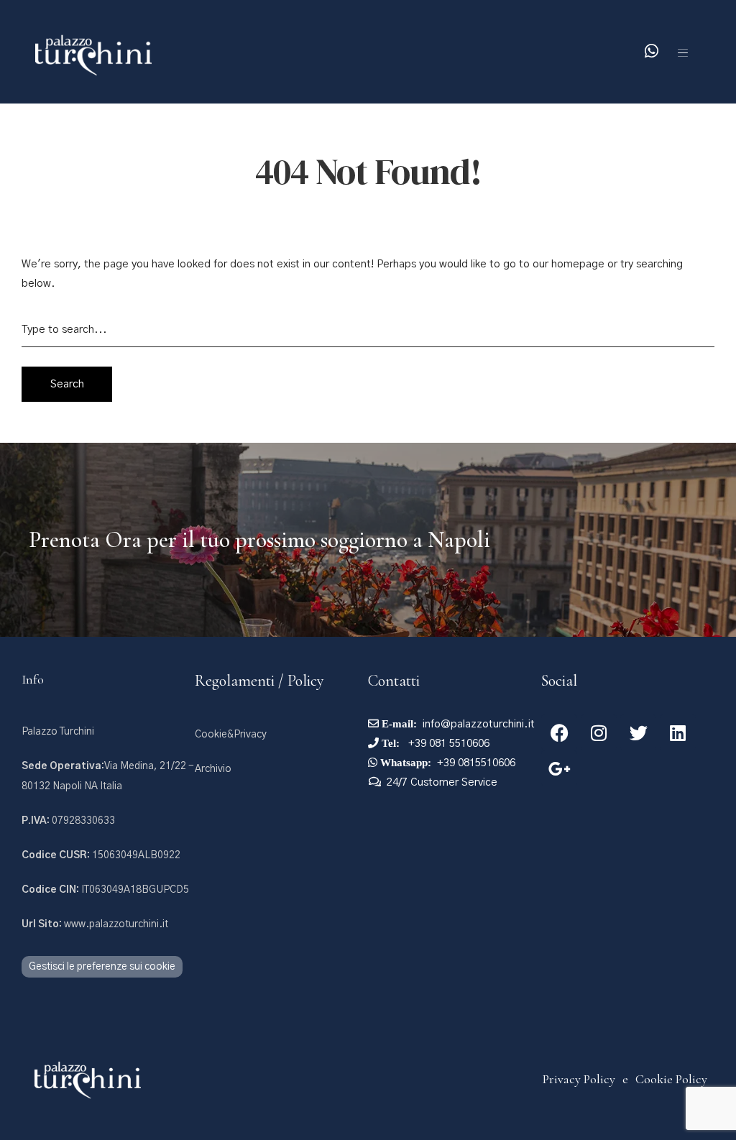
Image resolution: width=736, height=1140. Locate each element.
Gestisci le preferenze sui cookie (102, 967)
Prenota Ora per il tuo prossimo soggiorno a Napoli (259, 539)
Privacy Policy (579, 1079)
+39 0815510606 (476, 763)
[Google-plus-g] (559, 768)
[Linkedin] (678, 732)
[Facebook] (559, 732)
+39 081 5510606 (447, 743)
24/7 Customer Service (442, 782)
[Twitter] (638, 732)
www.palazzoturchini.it (95, 924)
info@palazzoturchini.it (479, 724)
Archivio (213, 769)
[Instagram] (599, 732)
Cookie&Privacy (231, 735)
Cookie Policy (671, 1079)
